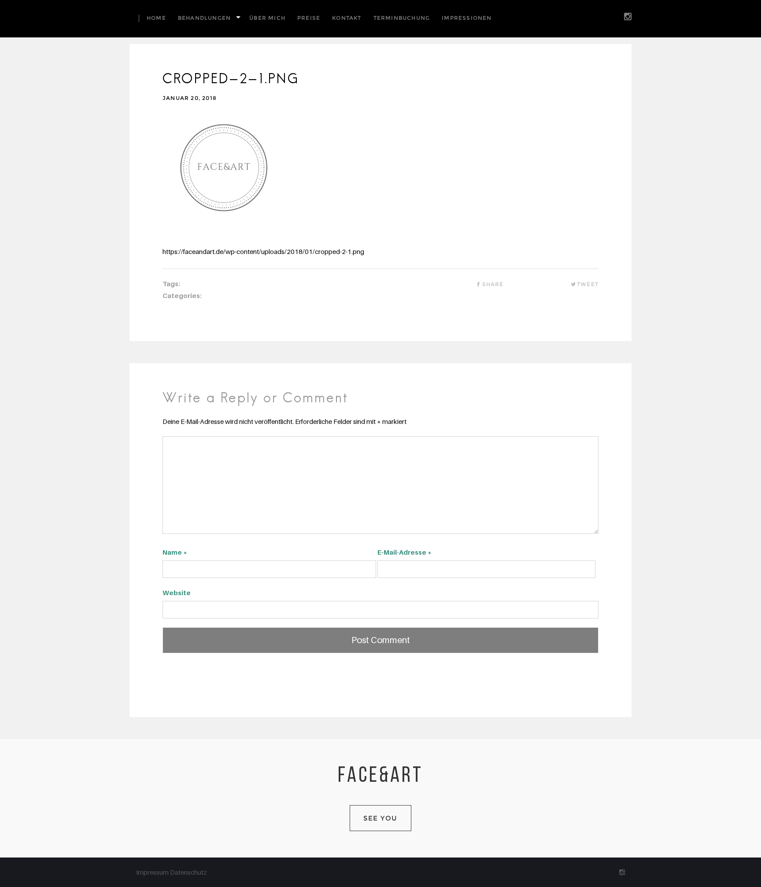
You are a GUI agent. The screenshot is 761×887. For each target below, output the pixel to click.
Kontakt (346, 18)
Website (177, 592)
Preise (308, 18)
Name (175, 552)
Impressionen (466, 18)
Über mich (267, 18)
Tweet (587, 284)
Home (156, 18)
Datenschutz (188, 872)
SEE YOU (380, 818)
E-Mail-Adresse (404, 552)
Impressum (153, 872)
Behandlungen (204, 18)
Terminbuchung (401, 18)
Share (492, 284)
